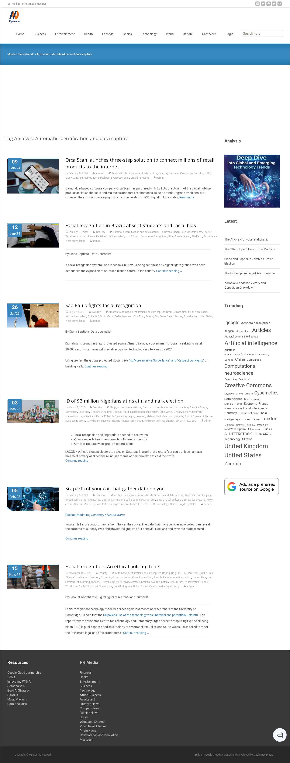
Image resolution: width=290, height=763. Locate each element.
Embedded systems (195, 499)
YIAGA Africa (183, 420)
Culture (249, 393)
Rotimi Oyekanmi (194, 416)
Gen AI (11, 677)
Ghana (177, 411)
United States (205, 316)
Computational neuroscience (240, 369)
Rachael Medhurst (84, 504)
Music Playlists (17, 699)
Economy (250, 404)
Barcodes (174, 173)
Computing (230, 379)
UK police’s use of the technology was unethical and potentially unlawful (150, 615)
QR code (117, 177)
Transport (101, 495)
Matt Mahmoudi (165, 416)
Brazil (176, 232)
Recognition (160, 236)
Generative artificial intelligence (245, 408)
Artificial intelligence (125, 495)
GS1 (209, 173)
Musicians (263, 424)
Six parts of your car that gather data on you (115, 488)
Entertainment (65, 34)
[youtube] (279, 5)
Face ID (208, 232)
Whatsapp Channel (92, 721)
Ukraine (247, 439)
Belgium (175, 573)
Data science (233, 399)
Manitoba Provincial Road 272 (239, 424)
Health (88, 34)
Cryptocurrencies (233, 393)
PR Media (89, 662)
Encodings (200, 173)
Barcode (163, 173)
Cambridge (186, 173)
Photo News (88, 730)
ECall (127, 499)
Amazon (113, 311)
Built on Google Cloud (207, 754)
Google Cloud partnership (24, 672)
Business (40, 34)
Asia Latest (87, 699)
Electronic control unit (143, 499)
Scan (126, 177)
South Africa (262, 434)
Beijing (166, 573)
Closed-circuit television (187, 311)
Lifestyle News (89, 704)
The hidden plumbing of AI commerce (249, 273)
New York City (130, 316)
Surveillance (210, 236)
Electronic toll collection (169, 499)
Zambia (232, 464)
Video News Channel (93, 726)
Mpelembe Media (263, 754)
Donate (188, 34)
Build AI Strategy (18, 690)
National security (150, 582)
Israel (247, 419)
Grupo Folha (114, 316)
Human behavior (249, 413)
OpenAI (241, 429)
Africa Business (90, 695)
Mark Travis (122, 582)
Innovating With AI (19, 681)
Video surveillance (75, 240)
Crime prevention (121, 577)
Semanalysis (16, 686)
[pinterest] (268, 5)
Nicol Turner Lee (178, 582)
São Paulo (196, 236)
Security (100, 232)
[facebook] (257, 5)
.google (231, 322)
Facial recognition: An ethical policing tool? (112, 566)
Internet (100, 173)
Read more (186, 197)
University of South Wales (107, 515)
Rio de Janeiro (182, 236)
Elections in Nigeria (101, 411)
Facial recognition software (80, 236)
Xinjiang (174, 586)
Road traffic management (110, 504)
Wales (193, 504)
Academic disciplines (255, 323)
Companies (254, 359)
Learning (140, 416)
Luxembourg (108, 582)
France (263, 404)
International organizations (80, 416)
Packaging (106, 177)
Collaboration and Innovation (99, 735)
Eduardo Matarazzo (191, 232)
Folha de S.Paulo (97, 316)
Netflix (164, 582)
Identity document (192, 411)
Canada (229, 359)
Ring (171, 236)
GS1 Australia (73, 177)
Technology (149, 34)
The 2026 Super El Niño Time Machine (249, 249)
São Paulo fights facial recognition (103, 305)
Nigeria (179, 416)
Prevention (194, 582)
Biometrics (166, 232)
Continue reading (169, 271)
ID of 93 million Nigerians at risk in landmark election (124, 400)
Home (20, 34)
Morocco (135, 582)
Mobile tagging (90, 177)
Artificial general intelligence (241, 336)
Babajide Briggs (198, 407)
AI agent (229, 331)
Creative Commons (112, 499)
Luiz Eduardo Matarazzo (139, 236)
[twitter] (263, 5)
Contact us (209, 34)
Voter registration (165, 420)
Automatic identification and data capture (134, 173)
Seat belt (129, 504)
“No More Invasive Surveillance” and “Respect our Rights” (166, 360)
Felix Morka (166, 411)
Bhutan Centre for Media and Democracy (246, 354)
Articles (261, 330)
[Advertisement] (145, 97)
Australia (229, 350)
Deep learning (252, 399)
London (95, 582)
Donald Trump (233, 403)
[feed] (274, 5)
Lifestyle (108, 34)
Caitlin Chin (206, 573)
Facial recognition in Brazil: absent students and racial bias (130, 225)
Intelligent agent (233, 419)
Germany (230, 413)
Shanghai (92, 586)
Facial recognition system (110, 236)
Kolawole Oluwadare (115, 416)
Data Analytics (17, 704)
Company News (90, 708)
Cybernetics (266, 393)
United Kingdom (140, 177)
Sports (127, 34)
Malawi (150, 416)
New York (230, 429)
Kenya (99, 416)
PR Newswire (255, 429)
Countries (84, 411)
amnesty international (129, 407)
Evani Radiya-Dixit (142, 577)
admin (160, 177)
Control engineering (89, 499)
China (68, 577)
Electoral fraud (121, 411)
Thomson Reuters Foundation (117, 420)
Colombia (105, 577)
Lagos (131, 416)
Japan (256, 419)
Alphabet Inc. (243, 331)
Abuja (113, 407)
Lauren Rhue (199, 577)
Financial (86, 672)
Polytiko (12, 695)
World (170, 34)
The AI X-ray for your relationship (246, 239)
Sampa (149, 316)
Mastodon (86, 739)
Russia (268, 429)
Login (229, 34)
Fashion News (89, 713)
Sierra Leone (78, 420)
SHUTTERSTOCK (145, 504)
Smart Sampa (174, 316)
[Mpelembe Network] (11, 16)
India (263, 413)
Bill (183, 573)
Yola (194, 420)
